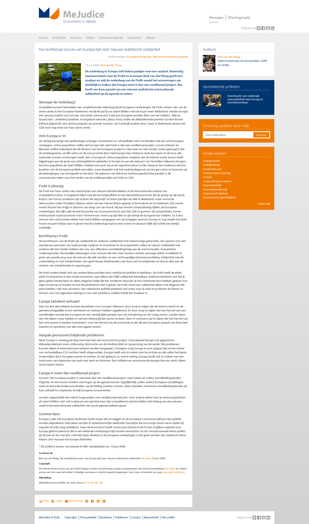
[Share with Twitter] (86, 501)
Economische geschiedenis (219, 197)
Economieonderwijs (215, 189)
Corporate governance (217, 181)
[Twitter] (259, 28)
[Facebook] (263, 28)
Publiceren (121, 517)
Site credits (168, 517)
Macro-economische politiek (170, 57)
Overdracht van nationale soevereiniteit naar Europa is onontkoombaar (245, 99)
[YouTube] (268, 28)
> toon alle (263, 203)
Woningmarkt (239, 17)
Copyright (70, 517)
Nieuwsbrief (151, 517)
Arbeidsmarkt (211, 161)
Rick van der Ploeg (111, 65)
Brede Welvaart (212, 169)
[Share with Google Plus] (104, 501)
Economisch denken (215, 193)
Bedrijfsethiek (211, 165)
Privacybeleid (88, 517)
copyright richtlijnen (173, 472)
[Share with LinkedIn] (98, 501)
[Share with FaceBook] (92, 501)
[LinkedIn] (272, 28)
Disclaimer (105, 517)
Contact (136, 517)
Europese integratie (139, 57)
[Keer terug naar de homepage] (71, 15)
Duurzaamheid (212, 185)
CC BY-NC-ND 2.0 (93, 482)
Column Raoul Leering (217, 173)
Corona (207, 177)
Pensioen (216, 17)
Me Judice (146, 458)
